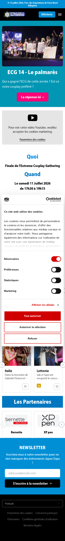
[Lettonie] (48, 364)
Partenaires (13, 519)
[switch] (56, 269)
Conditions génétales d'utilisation (40, 519)
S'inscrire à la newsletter (30, 483)
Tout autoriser (32, 315)
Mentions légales (33, 525)
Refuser (32, 338)
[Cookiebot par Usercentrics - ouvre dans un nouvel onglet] (46, 199)
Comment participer (47, 513)
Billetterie (47, 14)
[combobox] (32, 503)
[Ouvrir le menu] (60, 14)
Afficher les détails (43, 304)
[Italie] (16, 364)
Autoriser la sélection (32, 327)
